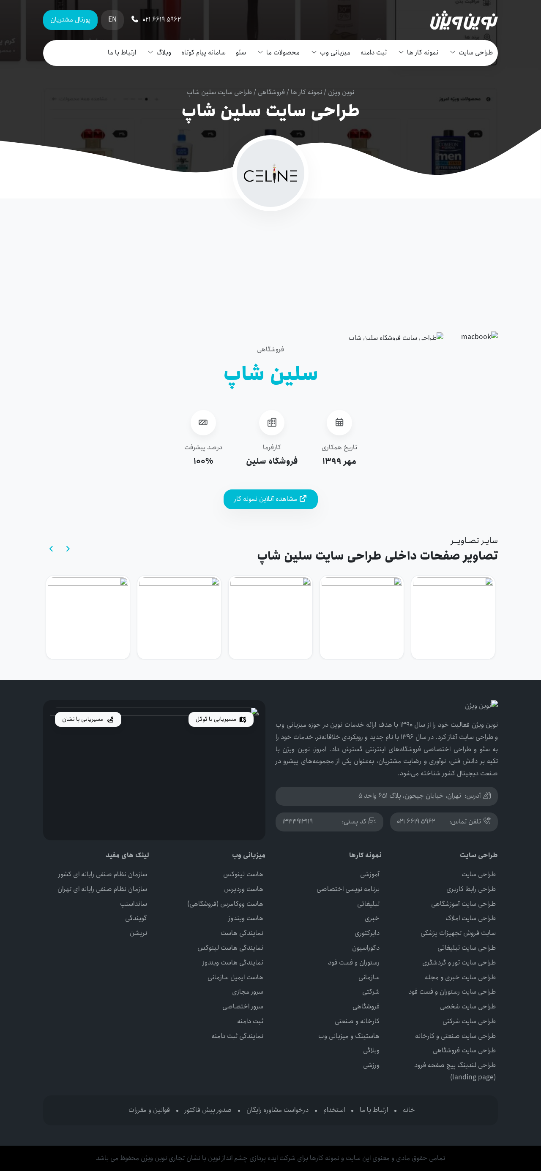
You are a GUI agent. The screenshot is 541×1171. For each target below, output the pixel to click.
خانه (409, 1110)
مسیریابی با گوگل (217, 719)
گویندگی (136, 918)
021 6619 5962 (416, 821)
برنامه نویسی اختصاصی (348, 889)
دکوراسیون (366, 948)
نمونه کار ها (422, 52)
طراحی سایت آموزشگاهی (463, 904)
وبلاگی (371, 1050)
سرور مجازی (247, 991)
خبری (372, 918)
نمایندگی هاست (242, 933)
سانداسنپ (133, 904)
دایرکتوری (367, 933)
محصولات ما (283, 52)
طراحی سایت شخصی (468, 1006)
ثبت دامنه (374, 52)
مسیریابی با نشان (83, 719)
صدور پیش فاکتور (208, 1110)
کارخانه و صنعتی (357, 1021)
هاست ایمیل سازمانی (235, 977)
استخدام (334, 1110)
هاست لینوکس (243, 874)
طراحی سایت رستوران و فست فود (452, 991)
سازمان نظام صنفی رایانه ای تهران (102, 889)
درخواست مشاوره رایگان (277, 1110)
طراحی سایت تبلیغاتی (466, 948)
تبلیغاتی (368, 904)
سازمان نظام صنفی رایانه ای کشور (102, 874)
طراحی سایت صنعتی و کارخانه (455, 1036)
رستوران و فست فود (354, 962)
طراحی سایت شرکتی (469, 1021)
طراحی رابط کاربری (471, 889)
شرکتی (371, 991)
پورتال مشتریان (70, 19)
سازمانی (369, 977)
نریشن (138, 933)
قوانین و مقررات (149, 1110)
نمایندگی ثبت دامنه (237, 1036)
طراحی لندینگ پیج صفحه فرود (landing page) (455, 1071)
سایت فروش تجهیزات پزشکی (458, 933)
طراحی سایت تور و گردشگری (459, 962)
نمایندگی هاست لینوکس (230, 948)
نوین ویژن (341, 92)
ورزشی (371, 1065)
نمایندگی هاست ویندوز (232, 962)
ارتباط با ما (122, 52)
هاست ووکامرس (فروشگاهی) (225, 904)
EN (112, 19)
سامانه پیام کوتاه (203, 52)
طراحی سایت (476, 52)
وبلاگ (163, 52)
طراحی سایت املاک (470, 918)
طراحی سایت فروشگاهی (464, 1050)
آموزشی (370, 874)
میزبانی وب (335, 52)
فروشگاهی (271, 92)
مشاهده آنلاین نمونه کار (266, 499)
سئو (241, 52)
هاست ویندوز (245, 918)
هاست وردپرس (243, 889)
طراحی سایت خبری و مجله (460, 977)
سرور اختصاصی (242, 1006)
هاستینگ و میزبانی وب (349, 1036)
